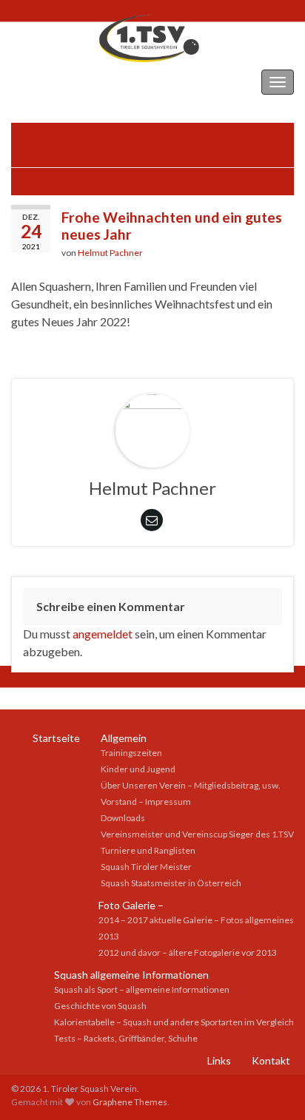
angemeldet (103, 634)
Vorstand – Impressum (146, 801)
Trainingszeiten (131, 752)
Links (219, 1060)
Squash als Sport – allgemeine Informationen (141, 989)
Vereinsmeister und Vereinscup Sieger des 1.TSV (197, 834)
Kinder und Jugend (138, 769)
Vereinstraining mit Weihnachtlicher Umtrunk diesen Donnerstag (159, 147)
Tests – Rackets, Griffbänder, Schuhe (126, 1038)
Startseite (56, 738)
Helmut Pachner (110, 252)
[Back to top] (271, 1086)
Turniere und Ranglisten (148, 850)
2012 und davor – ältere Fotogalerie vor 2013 (187, 952)
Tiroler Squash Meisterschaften (145, 181)
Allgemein (124, 738)
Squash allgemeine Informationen (131, 974)
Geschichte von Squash (100, 1005)
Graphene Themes (130, 1101)
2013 (108, 936)
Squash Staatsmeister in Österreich (171, 882)
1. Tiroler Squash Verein (70, 82)
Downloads (123, 817)
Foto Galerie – (131, 905)
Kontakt (271, 1060)
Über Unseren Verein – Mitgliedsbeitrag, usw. (191, 785)
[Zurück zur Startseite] (152, 38)
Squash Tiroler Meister (146, 866)
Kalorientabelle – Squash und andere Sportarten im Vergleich (174, 1022)
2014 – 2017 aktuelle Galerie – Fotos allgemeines (196, 919)
